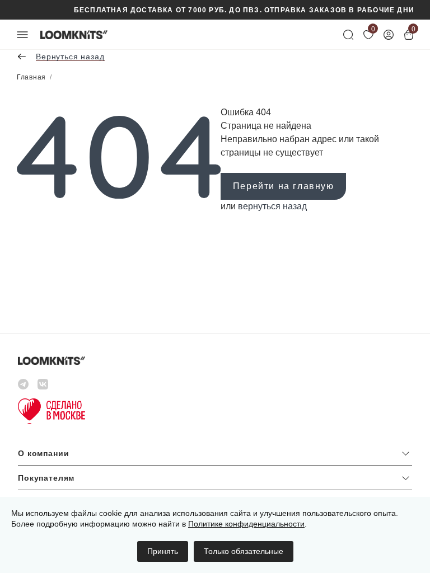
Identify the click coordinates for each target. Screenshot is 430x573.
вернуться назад (272, 206)
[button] (215, 456)
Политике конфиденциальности (246, 523)
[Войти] (388, 34)
